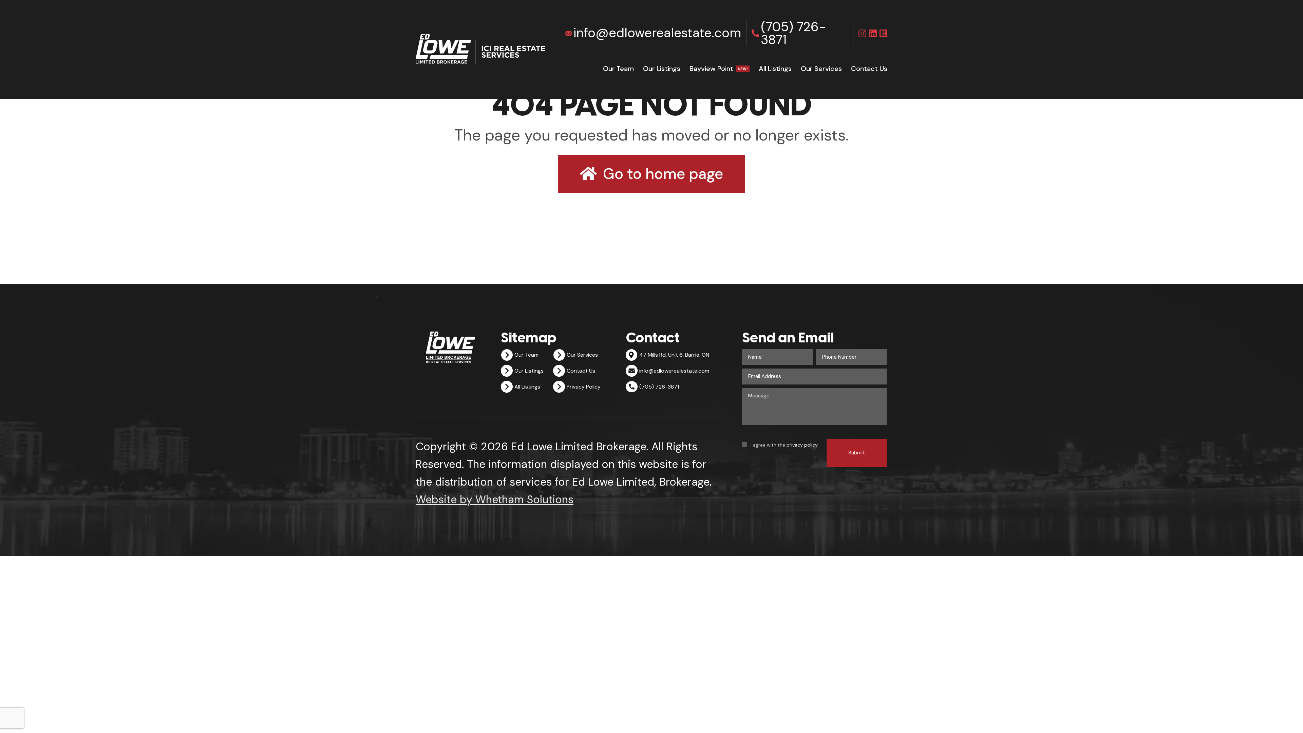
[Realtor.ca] (883, 33)
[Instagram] (862, 33)
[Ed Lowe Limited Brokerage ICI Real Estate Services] (480, 49)
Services (821, 68)
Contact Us (581, 370)
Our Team (526, 354)
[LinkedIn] (873, 33)
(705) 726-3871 (793, 33)
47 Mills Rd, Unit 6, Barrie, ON (674, 354)
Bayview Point (719, 68)
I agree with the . (784, 445)
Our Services (582, 354)
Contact (869, 68)
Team (618, 68)
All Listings (775, 68)
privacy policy (802, 445)
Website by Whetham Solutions (494, 499)
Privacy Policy (584, 386)
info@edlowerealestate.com (657, 32)
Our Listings (661, 68)
